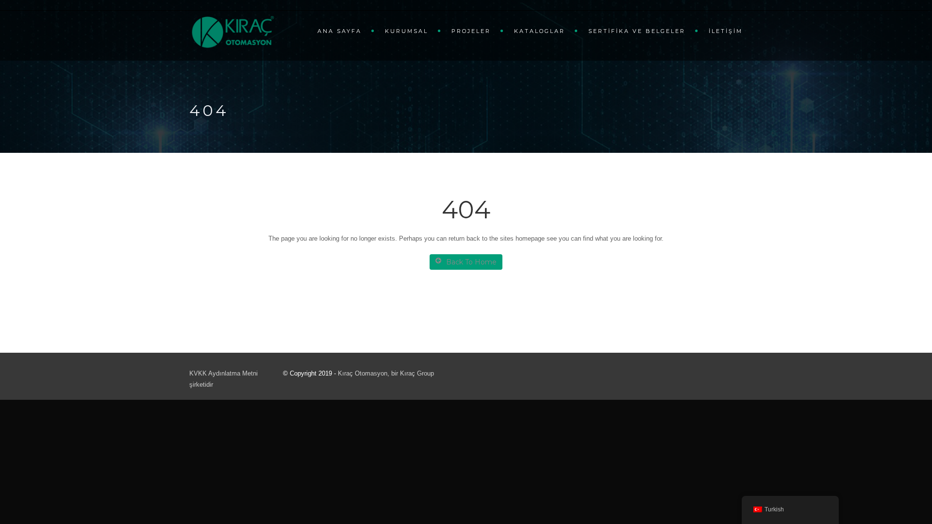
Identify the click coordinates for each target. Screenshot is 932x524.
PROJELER (471, 31)
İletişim (726, 31)
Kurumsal (406, 31)
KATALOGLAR (539, 31)
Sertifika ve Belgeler (636, 31)
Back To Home (471, 262)
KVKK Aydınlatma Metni (223, 373)
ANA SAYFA (339, 31)
